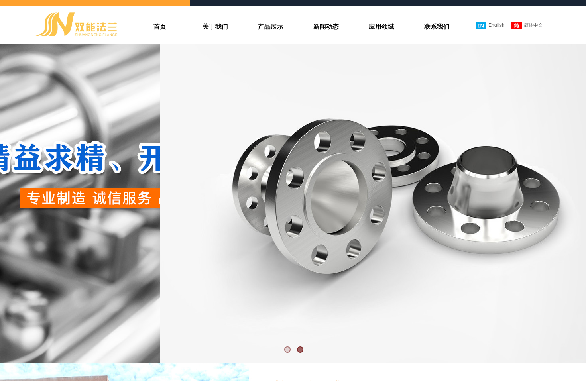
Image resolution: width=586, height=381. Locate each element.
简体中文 (533, 25)
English (496, 25)
